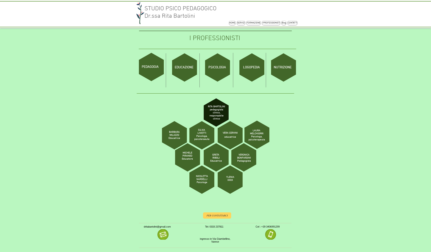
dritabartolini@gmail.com (157, 226)
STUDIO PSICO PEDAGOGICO (180, 8)
